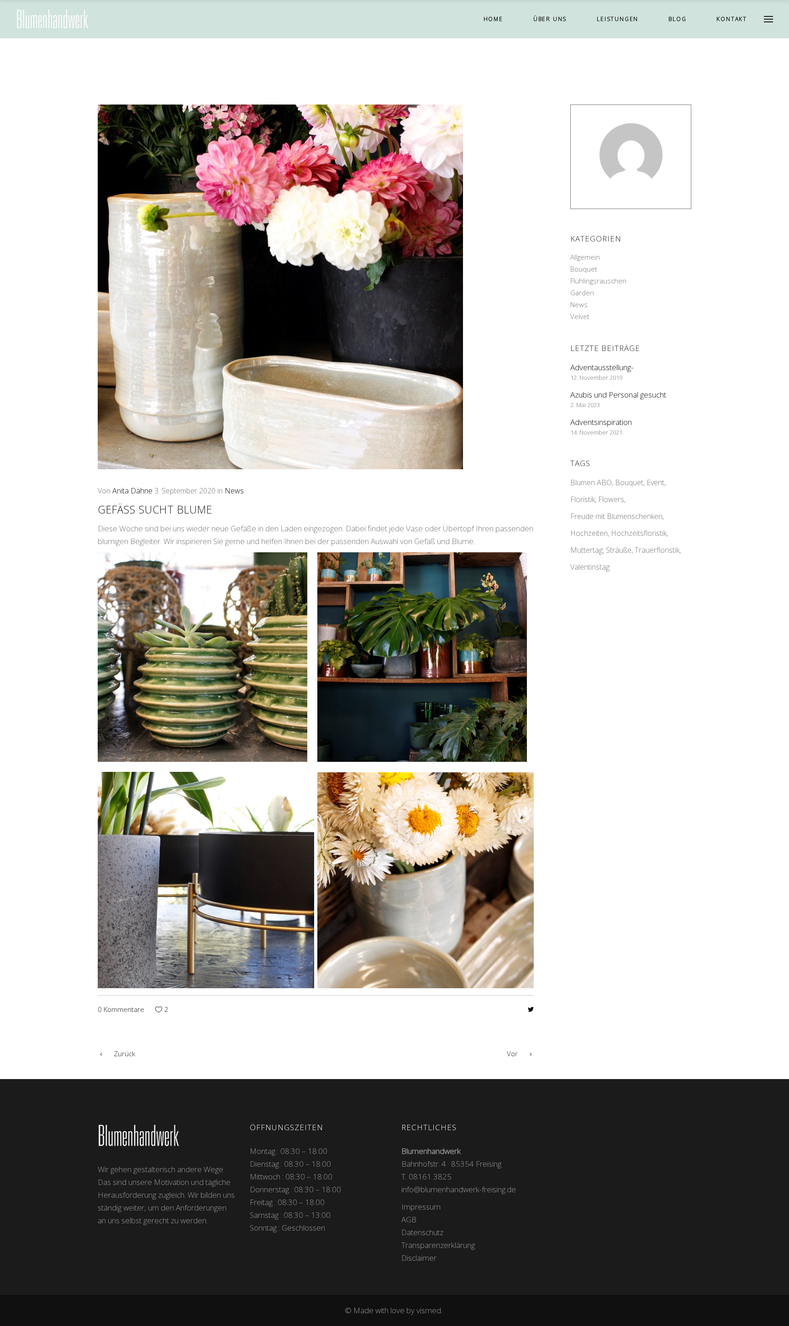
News (234, 491)
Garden (582, 292)
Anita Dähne (132, 491)
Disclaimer (419, 1258)
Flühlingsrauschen (598, 280)
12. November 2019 (596, 377)
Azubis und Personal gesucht (618, 394)
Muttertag (586, 550)
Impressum (421, 1206)
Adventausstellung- (601, 367)
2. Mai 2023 (585, 405)
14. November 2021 (596, 432)
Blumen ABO (591, 482)
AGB (408, 1219)
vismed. (430, 1310)
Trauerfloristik (657, 550)
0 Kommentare (121, 1009)
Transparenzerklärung (438, 1245)
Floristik (582, 499)
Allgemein (585, 257)
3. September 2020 (185, 491)
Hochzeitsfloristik (639, 533)
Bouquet (583, 268)
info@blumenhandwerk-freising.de (458, 1189)
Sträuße (618, 550)
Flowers (611, 499)
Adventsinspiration (601, 422)
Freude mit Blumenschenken (616, 516)
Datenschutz (422, 1232)
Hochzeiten (589, 533)
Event (655, 482)
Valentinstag (590, 567)
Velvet (579, 316)
